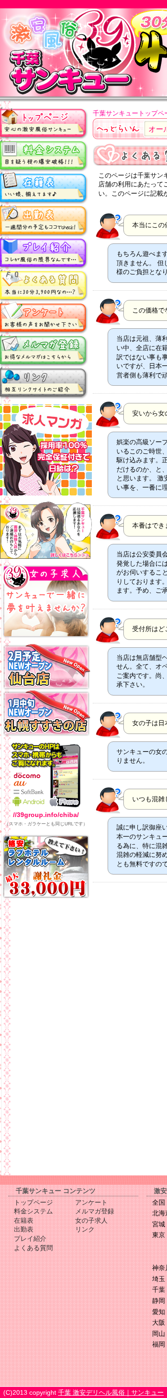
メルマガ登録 (44, 350)
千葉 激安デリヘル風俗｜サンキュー (111, 1392)
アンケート (44, 317)
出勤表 (44, 220)
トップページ (44, 123)
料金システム (44, 155)
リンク (44, 382)
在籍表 (44, 188)
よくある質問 (44, 285)
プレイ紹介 (44, 252)
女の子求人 (91, 1220)
